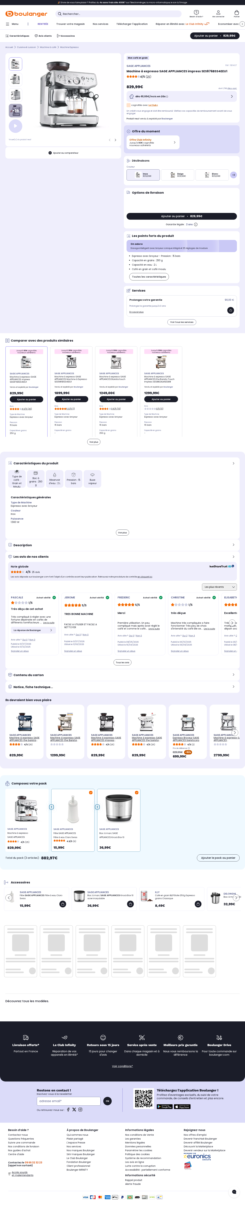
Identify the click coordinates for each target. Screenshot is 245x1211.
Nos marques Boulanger (81, 1150)
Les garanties (133, 1138)
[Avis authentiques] (220, 567)
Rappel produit (133, 1180)
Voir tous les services (181, 322)
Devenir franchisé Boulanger (200, 1138)
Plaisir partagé (75, 1138)
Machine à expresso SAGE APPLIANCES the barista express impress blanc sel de (147, 741)
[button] (242, 24)
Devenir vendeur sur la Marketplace (204, 1150)
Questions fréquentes (21, 1138)
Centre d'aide (16, 1154)
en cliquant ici (145, 576)
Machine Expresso (69, 47)
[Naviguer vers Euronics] (210, 1156)
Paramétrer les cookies (138, 1150)
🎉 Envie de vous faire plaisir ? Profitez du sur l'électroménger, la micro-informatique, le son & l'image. (122, 2)
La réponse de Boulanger (27, 630)
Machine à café (48, 47)
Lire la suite (48, 622)
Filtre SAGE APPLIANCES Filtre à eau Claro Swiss (65, 835)
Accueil (9, 47)
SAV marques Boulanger (81, 1154)
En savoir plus (136, 312)
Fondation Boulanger (79, 1162)
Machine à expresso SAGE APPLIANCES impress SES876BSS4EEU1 (17, 836)
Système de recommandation (143, 1158)
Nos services (74, 1146)
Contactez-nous (18, 1135)
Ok (107, 1101)
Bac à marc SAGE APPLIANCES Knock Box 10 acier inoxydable (111, 836)
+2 (233, 174)
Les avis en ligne (134, 1162)
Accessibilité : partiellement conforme (147, 1169)
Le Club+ (153, 105)
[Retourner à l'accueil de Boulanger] (26, 14)
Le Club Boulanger (77, 1158)
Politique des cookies (137, 1154)
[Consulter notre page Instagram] (80, 1111)
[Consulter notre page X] (74, 1111)
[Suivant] (115, 140)
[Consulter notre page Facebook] (68, 1111)
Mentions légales (135, 1142)
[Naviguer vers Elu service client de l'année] (210, 1165)
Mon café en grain (138, 57)
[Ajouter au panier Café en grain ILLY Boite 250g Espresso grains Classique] (198, 904)
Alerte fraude (133, 1184)
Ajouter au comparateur (65, 153)
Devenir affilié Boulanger (198, 1142)
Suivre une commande (21, 1142)
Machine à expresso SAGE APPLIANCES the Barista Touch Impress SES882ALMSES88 (65, 741)
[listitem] (15, 79)
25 (148, 77)
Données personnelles (138, 1146)
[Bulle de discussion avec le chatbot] (234, 1192)
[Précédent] (109, 140)
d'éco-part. (232, 88)
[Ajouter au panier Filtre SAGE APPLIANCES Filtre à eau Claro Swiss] (62, 904)
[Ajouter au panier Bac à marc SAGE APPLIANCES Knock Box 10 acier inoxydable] (130, 904)
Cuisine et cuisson (26, 47)
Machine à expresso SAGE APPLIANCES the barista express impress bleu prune (24, 741)
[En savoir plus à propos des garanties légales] (196, 224)
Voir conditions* (122, 1066)
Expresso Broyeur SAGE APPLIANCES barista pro (186, 739)
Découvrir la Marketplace (198, 1146)
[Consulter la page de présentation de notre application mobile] (165, 1106)
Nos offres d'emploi (195, 1135)
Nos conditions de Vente (139, 1135)
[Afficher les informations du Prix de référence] (189, 748)
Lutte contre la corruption (140, 1166)
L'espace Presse (76, 1142)
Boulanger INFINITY (77, 1169)
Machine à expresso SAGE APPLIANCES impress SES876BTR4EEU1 (106, 740)
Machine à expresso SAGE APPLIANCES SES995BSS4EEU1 (229, 740)
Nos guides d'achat (19, 1150)
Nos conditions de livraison (23, 1146)
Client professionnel (78, 1166)
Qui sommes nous (77, 1135)
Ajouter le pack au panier (218, 858)
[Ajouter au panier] (230, 310)
